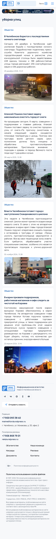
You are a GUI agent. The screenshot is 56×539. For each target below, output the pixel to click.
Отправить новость (17, 404)
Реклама (34, 450)
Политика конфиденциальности (26, 466)
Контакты (34, 455)
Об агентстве (12, 445)
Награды (10, 450)
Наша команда (37, 445)
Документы (11, 455)
